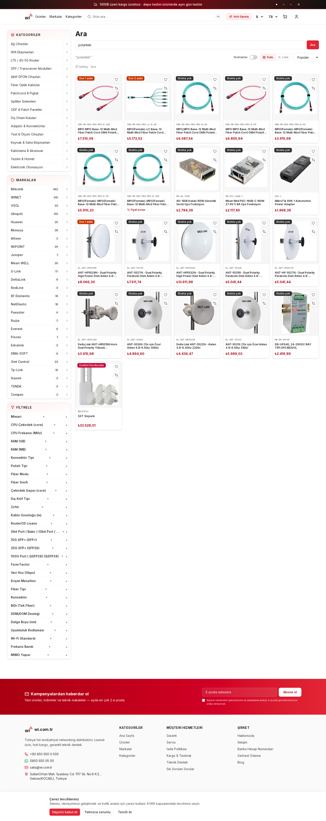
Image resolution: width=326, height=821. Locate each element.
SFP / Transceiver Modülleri (31, 68)
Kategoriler (74, 16)
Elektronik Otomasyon (27, 167)
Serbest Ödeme (249, 755)
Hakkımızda (246, 736)
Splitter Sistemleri (23, 101)
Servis (171, 742)
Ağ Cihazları (19, 44)
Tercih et (125, 812)
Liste (285, 57)
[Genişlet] (67, 44)
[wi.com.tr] (29, 17)
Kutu (270, 57)
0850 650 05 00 (42, 761)
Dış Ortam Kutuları (23, 118)
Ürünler (40, 16)
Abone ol (290, 692)
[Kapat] (298, 4)
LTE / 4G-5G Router (25, 60)
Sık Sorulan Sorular (180, 769)
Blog (241, 762)
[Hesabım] (296, 17)
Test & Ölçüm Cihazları (27, 134)
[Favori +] (116, 79)
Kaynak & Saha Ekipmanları (30, 142)
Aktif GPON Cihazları (25, 77)
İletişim (242, 742)
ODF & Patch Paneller (26, 109)
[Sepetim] (285, 17)
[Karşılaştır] (116, 88)
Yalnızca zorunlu (98, 812)
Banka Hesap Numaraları (255, 749)
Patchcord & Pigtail (24, 93)
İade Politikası (177, 749)
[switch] (253, 57)
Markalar (55, 16)
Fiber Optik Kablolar (25, 85)
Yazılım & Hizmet (22, 159)
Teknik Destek (177, 762)
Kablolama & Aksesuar (27, 151)
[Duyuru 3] (290, 4)
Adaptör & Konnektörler (28, 126)
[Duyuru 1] (276, 4)
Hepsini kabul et (64, 812)
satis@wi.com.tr (41, 767)
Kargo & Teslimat (179, 755)
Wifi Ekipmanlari (22, 52)
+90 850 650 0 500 (44, 754)
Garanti (172, 736)
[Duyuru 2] (283, 4)
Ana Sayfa (126, 736)
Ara (312, 45)
